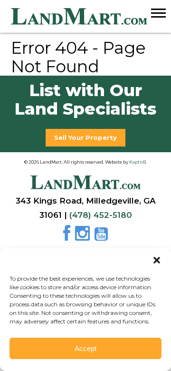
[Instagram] (84, 237)
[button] (157, 260)
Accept (85, 348)
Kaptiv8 (137, 162)
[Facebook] (68, 237)
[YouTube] (101, 237)
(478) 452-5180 (100, 215)
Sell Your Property (85, 137)
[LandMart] (91, 16)
